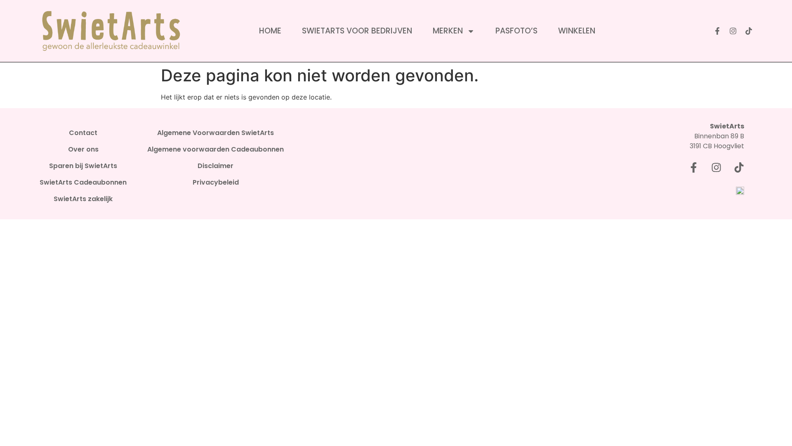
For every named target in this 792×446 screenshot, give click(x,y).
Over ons (83, 149)
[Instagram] (733, 31)
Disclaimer (215, 166)
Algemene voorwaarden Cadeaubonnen (215, 149)
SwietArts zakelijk (83, 199)
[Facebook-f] (717, 31)
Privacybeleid (216, 182)
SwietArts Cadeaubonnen (83, 182)
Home (270, 31)
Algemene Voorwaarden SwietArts (215, 133)
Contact (83, 133)
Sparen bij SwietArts (83, 166)
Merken (448, 31)
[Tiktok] (748, 31)
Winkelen (576, 31)
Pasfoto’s (516, 31)
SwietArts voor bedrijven (357, 31)
